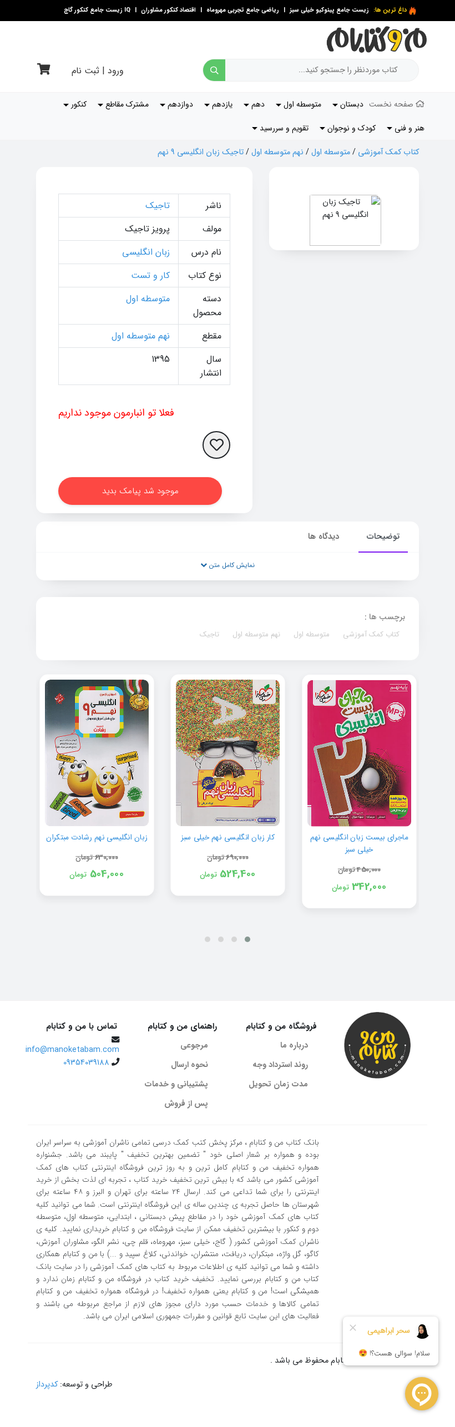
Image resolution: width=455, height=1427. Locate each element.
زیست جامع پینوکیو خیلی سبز (328, 10)
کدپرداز (47, 1384)
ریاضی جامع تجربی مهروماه (242, 10)
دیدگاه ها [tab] (323, 536)
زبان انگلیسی (146, 252)
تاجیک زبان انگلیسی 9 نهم (201, 152)
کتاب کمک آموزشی (388, 152)
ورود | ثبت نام (98, 71)
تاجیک (157, 205)
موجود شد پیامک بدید (140, 491)
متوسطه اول (330, 152)
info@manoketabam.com (72, 1050)
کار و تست (150, 275)
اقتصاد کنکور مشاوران (167, 10)
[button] (247, 939)
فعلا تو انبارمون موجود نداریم (116, 413)
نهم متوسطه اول (277, 152)
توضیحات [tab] (383, 536)
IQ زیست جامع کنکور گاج (97, 10)
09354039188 (86, 1062)
